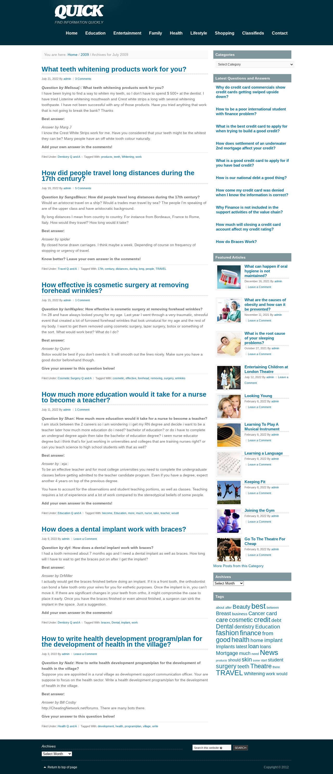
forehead (143, 378)
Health (176, 33)
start (264, 660)
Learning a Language (264, 453)
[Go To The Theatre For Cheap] (229, 550)
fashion (227, 633)
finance (250, 633)
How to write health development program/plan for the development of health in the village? (122, 641)
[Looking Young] (229, 406)
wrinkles (180, 378)
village (147, 726)
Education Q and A (69, 513)
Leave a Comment (85, 538)
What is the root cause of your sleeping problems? (265, 338)
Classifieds (253, 33)
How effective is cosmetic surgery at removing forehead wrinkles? (115, 287)
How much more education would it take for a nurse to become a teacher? (124, 397)
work (139, 156)
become (107, 513)
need (255, 654)
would (175, 513)
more (131, 513)
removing (156, 378)
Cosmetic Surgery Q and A (74, 378)
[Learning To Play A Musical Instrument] (229, 435)
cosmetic (118, 378)
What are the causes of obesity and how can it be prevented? (265, 304)
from (267, 633)
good (223, 639)
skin (247, 659)
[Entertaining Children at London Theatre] (229, 378)
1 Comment (82, 300)
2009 (85, 55)
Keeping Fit (255, 482)
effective (131, 378)
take (156, 513)
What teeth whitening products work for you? (114, 69)
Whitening (128, 156)
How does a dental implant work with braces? (114, 529)
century (109, 268)
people (150, 268)
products (106, 156)
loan (253, 646)
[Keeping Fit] (229, 493)
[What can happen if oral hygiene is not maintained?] (229, 277)
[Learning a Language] (229, 464)
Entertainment (127, 33)
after (228, 607)
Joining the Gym (259, 510)
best (258, 606)
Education (95, 33)
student (275, 660)
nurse (148, 513)
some (256, 660)
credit (262, 619)
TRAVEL (161, 268)
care (222, 619)
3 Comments (83, 78)
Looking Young (258, 395)
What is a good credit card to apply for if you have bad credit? (252, 162)
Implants (225, 646)
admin (67, 78)
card (271, 613)
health (119, 726)
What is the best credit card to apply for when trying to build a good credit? (251, 128)
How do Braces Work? (236, 241)
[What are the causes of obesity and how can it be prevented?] (229, 311)
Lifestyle (198, 33)
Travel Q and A (67, 268)
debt (276, 620)
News (269, 652)
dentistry (244, 626)
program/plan (133, 726)
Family (155, 33)
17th (100, 268)
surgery (169, 378)
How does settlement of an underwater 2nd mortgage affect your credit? (251, 145)
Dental (116, 622)
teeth (117, 156)
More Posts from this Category (238, 566)
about (220, 607)
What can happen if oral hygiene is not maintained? (266, 271)
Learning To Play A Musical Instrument (262, 426)
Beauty (241, 607)
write (155, 726)
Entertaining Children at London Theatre (266, 369)
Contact (279, 33)
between (273, 607)
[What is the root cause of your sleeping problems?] (229, 344)
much (139, 513)
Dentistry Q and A (69, 156)
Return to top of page (62, 767)
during (133, 268)
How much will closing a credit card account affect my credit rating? (248, 226)
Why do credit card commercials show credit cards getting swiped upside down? (250, 92)
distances (122, 268)
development (106, 726)
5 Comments (83, 188)
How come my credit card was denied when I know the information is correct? (252, 192)
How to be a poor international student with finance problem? (251, 111)
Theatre (261, 666)
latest (241, 646)
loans (265, 646)
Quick (94, 13)
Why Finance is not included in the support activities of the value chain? (249, 209)
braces (105, 622)
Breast (223, 613)
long (141, 268)
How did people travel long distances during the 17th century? (118, 175)
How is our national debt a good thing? (251, 177)
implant (125, 622)
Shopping (224, 33)
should (234, 660)
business (239, 614)
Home (72, 33)
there (276, 667)
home (257, 640)
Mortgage (227, 653)
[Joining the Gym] (229, 521)
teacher (165, 513)
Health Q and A (67, 726)
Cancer (256, 613)
